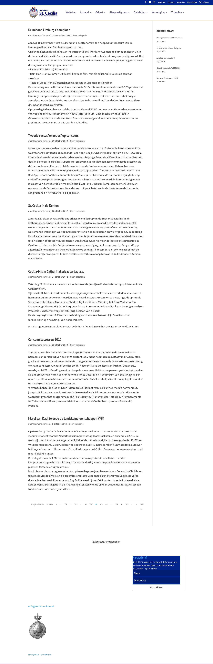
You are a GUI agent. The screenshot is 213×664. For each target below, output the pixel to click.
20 (71, 504)
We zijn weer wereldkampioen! (169, 38)
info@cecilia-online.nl (41, 606)
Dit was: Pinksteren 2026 (167, 78)
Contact (171, 2)
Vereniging (158, 12)
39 (91, 504)
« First (50, 504)
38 (86, 504)
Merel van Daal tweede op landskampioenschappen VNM (66, 418)
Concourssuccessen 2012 (44, 339)
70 (127, 504)
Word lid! (161, 2)
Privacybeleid (33, 654)
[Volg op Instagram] (182, 654)
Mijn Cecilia (192, 2)
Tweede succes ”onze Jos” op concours (53, 135)
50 (116, 504)
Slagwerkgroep (118, 12)
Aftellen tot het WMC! (165, 58)
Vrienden (176, 12)
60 (122, 504)
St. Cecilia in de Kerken (43, 205)
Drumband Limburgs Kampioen (49, 29)
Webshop (181, 2)
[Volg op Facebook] (171, 654)
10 (65, 504)
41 (101, 504)
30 (76, 504)
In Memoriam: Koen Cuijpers (168, 48)
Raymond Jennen (41, 35)
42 (106, 504)
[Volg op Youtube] (176, 654)
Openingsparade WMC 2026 (168, 68)
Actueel (84, 12)
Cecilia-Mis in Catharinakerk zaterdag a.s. (56, 271)
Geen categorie (79, 35)
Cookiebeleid (46, 654)
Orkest (99, 12)
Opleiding (139, 12)
